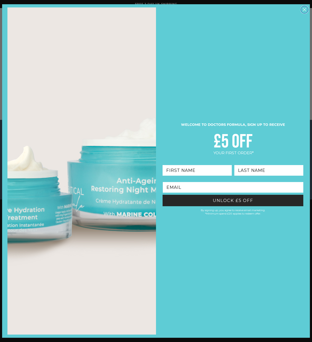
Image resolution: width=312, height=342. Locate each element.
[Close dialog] (304, 9)
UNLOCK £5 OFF (233, 200)
